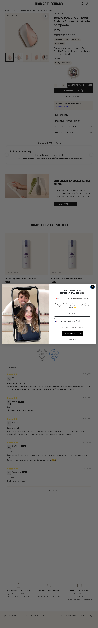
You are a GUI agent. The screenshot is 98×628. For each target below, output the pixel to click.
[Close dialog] (92, 287)
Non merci (72, 339)
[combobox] (58, 321)
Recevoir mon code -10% (72, 333)
